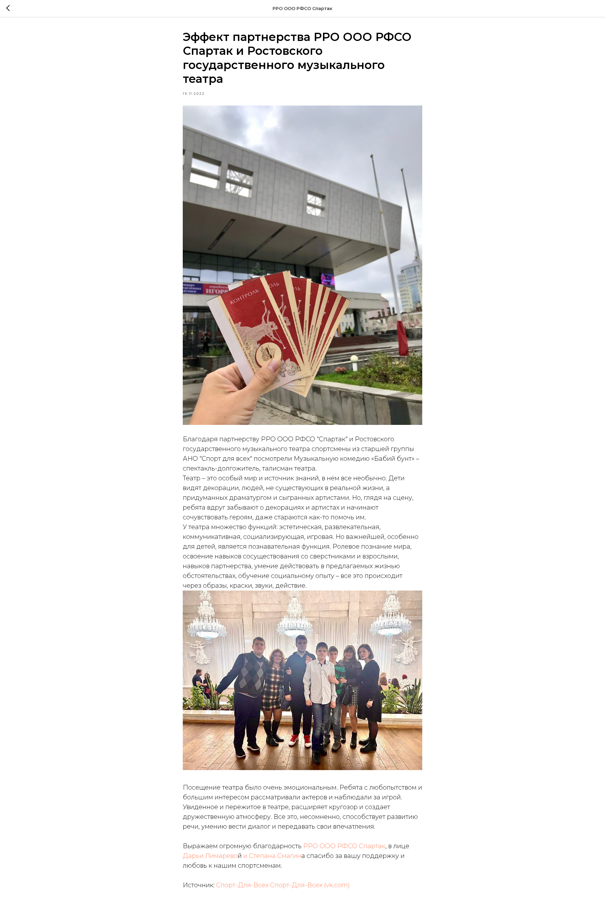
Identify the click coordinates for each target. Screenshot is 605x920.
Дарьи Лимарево (210, 856)
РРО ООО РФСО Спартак (344, 846)
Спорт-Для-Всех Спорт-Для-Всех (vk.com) (283, 885)
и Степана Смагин (272, 856)
